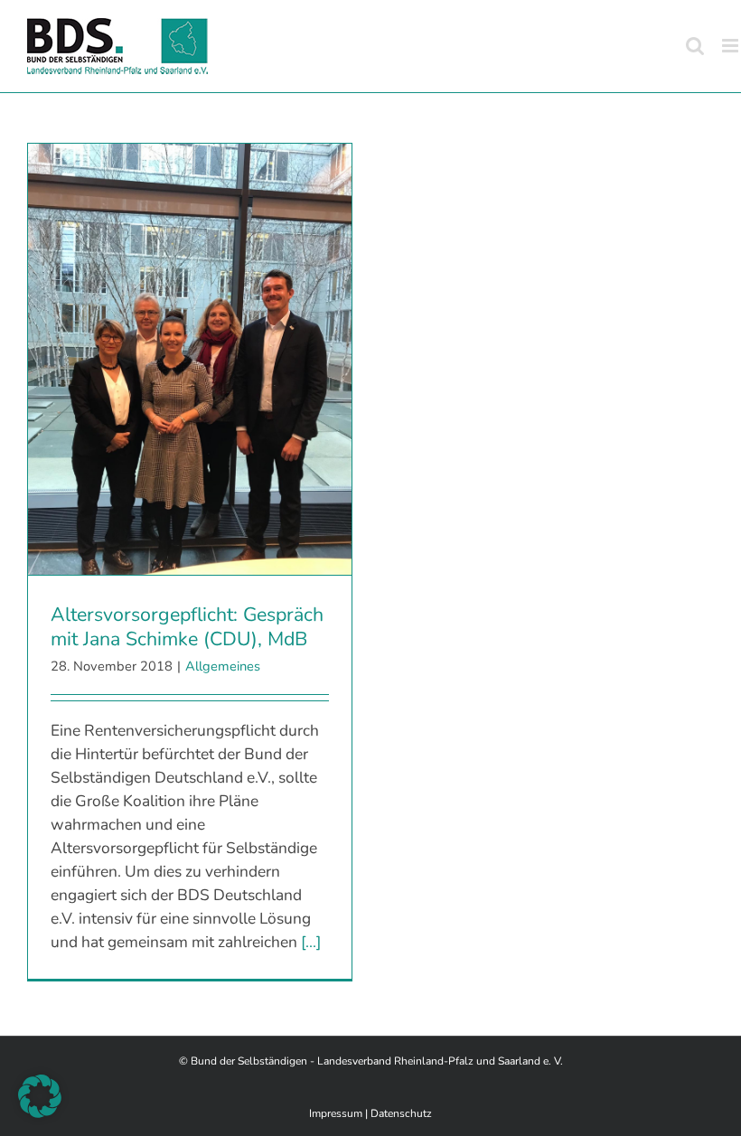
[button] (40, 1096)
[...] (311, 942)
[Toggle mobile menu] (731, 45)
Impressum (335, 1113)
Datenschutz (401, 1113)
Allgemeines (222, 666)
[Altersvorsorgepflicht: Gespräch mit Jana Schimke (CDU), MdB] (190, 359)
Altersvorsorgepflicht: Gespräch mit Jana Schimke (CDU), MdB (187, 626)
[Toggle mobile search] (695, 45)
